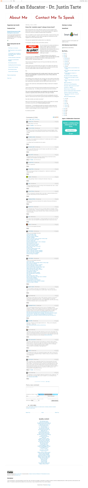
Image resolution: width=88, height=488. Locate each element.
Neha (29, 183)
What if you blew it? (67, 82)
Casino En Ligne (44, 426)
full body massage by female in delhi (33, 248)
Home (42, 412)
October (66, 61)
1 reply (31, 159)
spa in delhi (29, 274)
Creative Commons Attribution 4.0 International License (39, 473)
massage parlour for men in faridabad (33, 279)
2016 (64, 55)
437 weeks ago (36, 121)
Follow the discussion (57, 117)
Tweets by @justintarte (11, 75)
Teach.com (9, 78)
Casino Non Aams (44, 435)
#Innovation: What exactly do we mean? (71, 85)
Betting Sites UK (44, 430)
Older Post (57, 412)
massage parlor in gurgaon (31, 271)
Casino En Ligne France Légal (44, 462)
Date (30, 119)
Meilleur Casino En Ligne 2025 (44, 439)
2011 (64, 113)
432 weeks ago (35, 154)
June (65, 98)
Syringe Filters (31, 169)
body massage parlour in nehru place (33, 273)
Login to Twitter (55, 394)
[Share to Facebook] (34, 405)
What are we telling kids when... (70, 96)
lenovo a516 (30, 154)
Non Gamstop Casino (44, 421)
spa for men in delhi (30, 261)
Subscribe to (28, 400)
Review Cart (30, 206)
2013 (64, 110)
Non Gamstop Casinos (12, 62)
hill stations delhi (31, 146)
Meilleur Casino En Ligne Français (44, 452)
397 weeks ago (34, 224)
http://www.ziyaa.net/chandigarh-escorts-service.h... (44, 311)
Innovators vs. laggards (68, 87)
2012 (64, 111)
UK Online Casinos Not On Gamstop (44, 423)
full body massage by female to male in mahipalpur (36, 241)
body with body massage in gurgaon (33, 272)
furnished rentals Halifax (33, 376)
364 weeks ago (38, 339)
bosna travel (30, 359)
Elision (29, 224)
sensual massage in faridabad (32, 278)
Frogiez (29, 176)
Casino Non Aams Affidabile (44, 454)
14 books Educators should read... (14, 57)
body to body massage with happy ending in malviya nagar (37, 262)
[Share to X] (33, 405)
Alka (29, 216)
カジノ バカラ (44, 451)
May (65, 100)
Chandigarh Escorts (32, 305)
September (66, 63)
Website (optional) (51, 396)
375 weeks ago (35, 320)
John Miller (30, 320)
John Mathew (30, 231)
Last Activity (37, 119)
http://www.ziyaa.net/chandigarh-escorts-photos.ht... (43, 314)
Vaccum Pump (31, 191)
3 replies (32, 125)
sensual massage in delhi (31, 234)
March (65, 103)
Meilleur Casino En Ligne (44, 438)
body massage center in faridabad (33, 252)
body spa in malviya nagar (31, 235)
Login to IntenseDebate (41, 394)
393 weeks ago (36, 231)
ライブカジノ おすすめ (44, 449)
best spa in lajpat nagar (31, 240)
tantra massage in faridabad (32, 263)
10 (43, 381)
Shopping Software (31, 199)
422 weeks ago (34, 176)
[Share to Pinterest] (35, 405)
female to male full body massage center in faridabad (36, 276)
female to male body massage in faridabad (34, 250)
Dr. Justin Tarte (18, 473)
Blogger (49, 484)
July (65, 66)
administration (31, 406)
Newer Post (28, 412)
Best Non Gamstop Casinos (44, 425)
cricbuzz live (30, 121)
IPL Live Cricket (31, 128)
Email (38, 396)
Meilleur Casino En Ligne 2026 (44, 457)
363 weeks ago (33, 350)
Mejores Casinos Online (44, 463)
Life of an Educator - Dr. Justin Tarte (43, 7)
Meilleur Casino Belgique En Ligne (44, 446)
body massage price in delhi (32, 242)
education (50, 406)
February (66, 105)
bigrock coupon (31, 286)
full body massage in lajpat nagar (33, 239)
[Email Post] (28, 405)
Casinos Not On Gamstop (13, 67)
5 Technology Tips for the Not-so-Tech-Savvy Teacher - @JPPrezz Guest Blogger (14, 54)
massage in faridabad (31, 237)
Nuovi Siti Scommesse (44, 458)
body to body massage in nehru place (34, 246)
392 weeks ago (37, 286)
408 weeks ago (33, 216)
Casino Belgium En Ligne (44, 445)
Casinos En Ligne (44, 459)
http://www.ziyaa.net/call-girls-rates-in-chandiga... (36, 312)
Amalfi (29, 350)
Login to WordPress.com (48, 394)
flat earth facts (31, 162)
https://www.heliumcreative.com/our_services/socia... (36, 325)
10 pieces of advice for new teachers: (71, 92)
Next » (49, 381)
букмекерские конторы (44, 450)
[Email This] (30, 405)
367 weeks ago (32, 329)
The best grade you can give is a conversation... (70, 74)
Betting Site (44, 437)
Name (27, 396)
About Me (18, 18)
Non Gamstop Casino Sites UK (44, 429)
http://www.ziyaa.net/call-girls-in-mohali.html (35, 315)
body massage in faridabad (32, 277)
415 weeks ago (33, 183)
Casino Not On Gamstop (44, 422)
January (66, 106)
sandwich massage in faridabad (32, 236)
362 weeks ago (32, 372)
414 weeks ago (36, 191)
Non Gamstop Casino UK (44, 428)
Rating (33, 119)
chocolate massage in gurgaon (32, 245)
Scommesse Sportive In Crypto (44, 455)
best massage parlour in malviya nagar (34, 265)
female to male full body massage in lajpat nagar (36, 266)
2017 (64, 53)
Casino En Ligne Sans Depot (44, 453)
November (66, 59)
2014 (64, 108)
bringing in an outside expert (39, 406)
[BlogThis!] (31, 405)
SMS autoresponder (32, 339)
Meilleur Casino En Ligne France (44, 456)
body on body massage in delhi (32, 270)
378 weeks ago (38, 305)
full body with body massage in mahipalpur (34, 269)
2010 (64, 115)
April (65, 101)
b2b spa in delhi (29, 247)
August (65, 64)
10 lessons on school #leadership (70, 84)
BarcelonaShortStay (48, 334)
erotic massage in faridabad (32, 249)
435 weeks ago (37, 128)
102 (46, 381)
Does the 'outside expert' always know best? (72, 90)
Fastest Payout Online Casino (44, 432)
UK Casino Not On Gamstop (44, 427)
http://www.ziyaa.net (30, 311)
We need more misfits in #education (70, 75)
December (66, 58)
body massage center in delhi (32, 275)
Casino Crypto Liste (44, 444)
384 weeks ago (32, 295)
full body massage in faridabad (32, 253)
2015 (64, 56)
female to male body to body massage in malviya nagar (37, 238)
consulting (46, 406)
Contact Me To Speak (54, 18)
